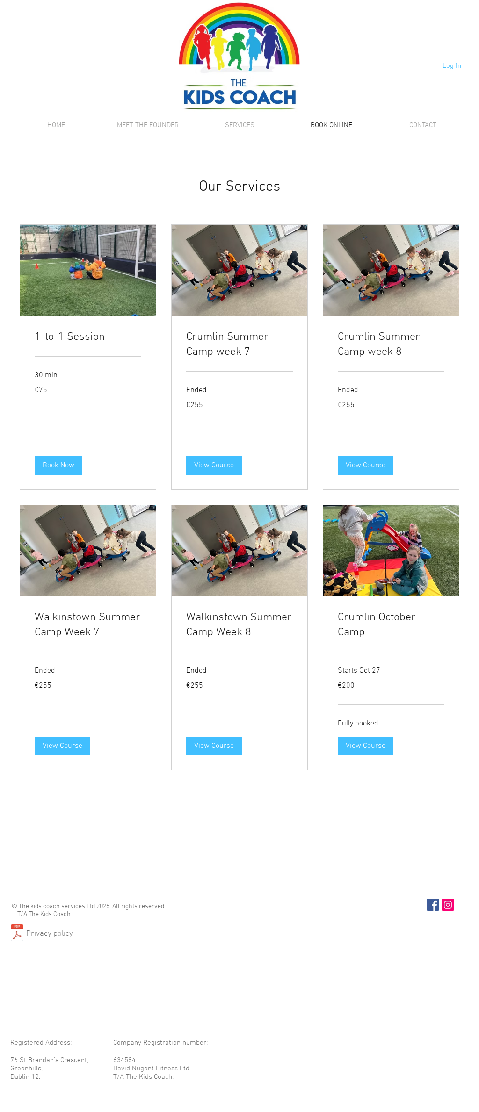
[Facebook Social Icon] (433, 905)
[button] (58, 465)
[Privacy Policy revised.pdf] (17, 934)
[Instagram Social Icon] (448, 905)
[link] (88, 337)
